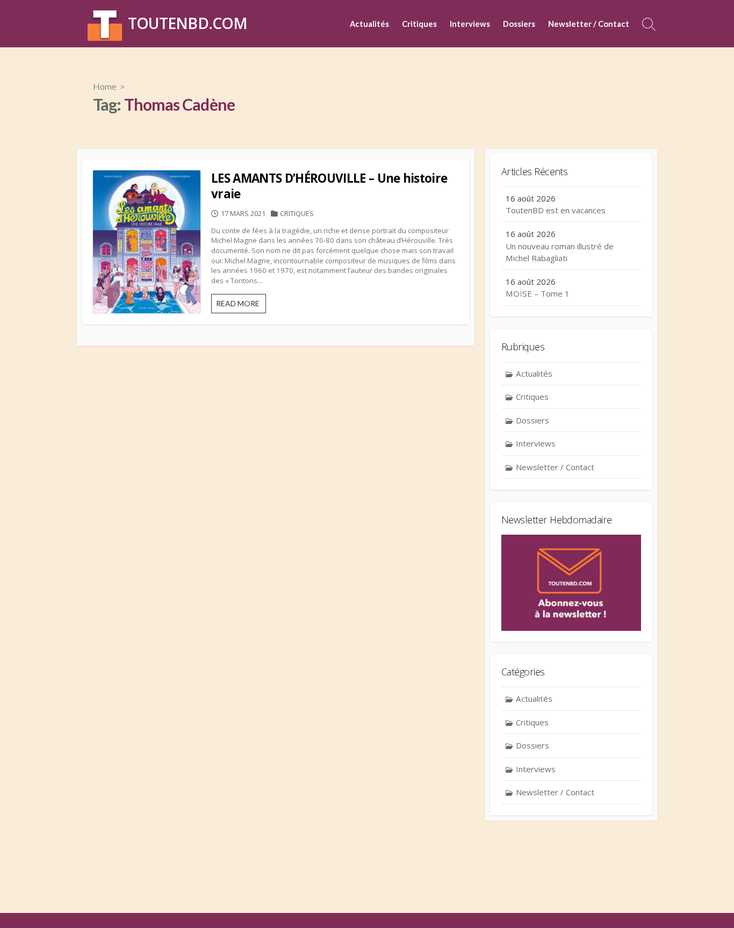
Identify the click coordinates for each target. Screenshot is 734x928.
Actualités (369, 23)
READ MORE (241, 305)
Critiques (419, 23)
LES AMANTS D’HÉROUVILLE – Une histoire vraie (329, 186)
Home (105, 86)
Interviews (470, 23)
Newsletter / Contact (588, 23)
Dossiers (519, 23)
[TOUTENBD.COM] (105, 23)
